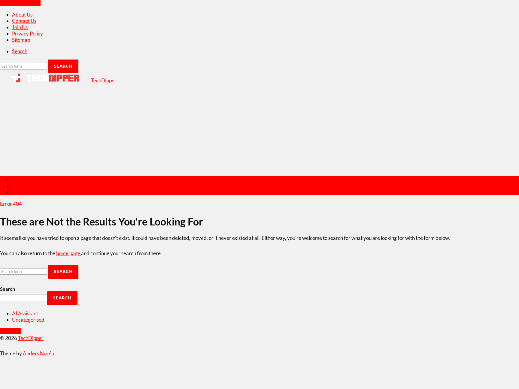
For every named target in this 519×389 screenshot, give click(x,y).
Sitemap (21, 40)
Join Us (20, 27)
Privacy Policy (27, 33)
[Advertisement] (259, 129)
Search (7, 289)
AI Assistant (25, 313)
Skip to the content (20, 3)
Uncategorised (28, 320)
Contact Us (24, 21)
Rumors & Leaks (29, 191)
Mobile (20, 185)
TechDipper (31, 338)
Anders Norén (38, 353)
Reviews (21, 179)
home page (68, 253)
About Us (22, 14)
